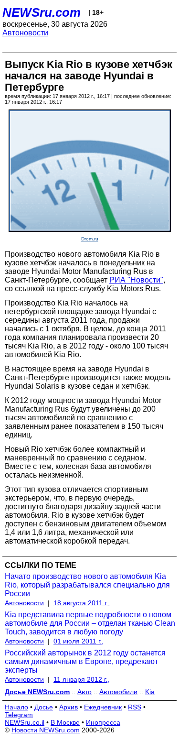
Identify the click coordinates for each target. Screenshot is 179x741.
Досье (43, 707)
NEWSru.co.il (24, 722)
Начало (16, 707)
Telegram (19, 715)
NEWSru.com (41, 12)
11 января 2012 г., (81, 679)
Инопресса (103, 722)
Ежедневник (103, 707)
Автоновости (25, 33)
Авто (84, 692)
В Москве (65, 722)
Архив (68, 707)
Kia (150, 692)
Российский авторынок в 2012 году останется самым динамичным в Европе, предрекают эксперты (85, 661)
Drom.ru (89, 238)
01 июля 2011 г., (78, 641)
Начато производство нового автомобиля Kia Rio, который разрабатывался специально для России (87, 585)
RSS (134, 707)
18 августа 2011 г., (81, 603)
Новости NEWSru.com (45, 730)
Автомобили (118, 692)
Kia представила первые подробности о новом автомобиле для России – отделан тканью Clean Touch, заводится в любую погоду (90, 623)
